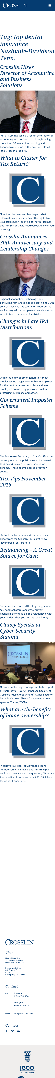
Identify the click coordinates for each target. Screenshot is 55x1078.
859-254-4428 (21, 1005)
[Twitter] (12, 1031)
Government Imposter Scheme (26, 402)
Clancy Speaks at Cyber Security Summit (20, 630)
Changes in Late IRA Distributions (24, 324)
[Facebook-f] (6, 1031)
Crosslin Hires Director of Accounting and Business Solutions (27, 76)
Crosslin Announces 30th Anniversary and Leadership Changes (26, 242)
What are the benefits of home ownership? (26, 712)
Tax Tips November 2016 (23, 481)
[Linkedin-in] (18, 1031)
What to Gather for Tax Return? (23, 160)
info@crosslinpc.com (24, 1013)
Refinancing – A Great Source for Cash (26, 552)
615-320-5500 (21, 996)
